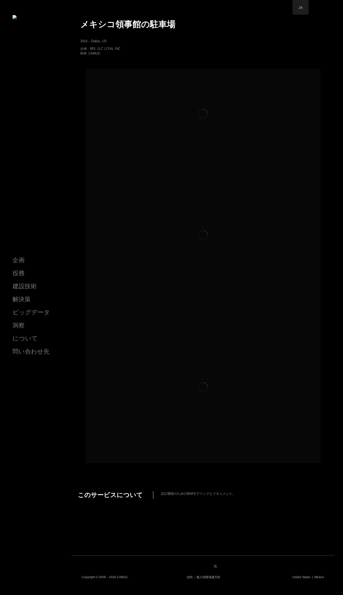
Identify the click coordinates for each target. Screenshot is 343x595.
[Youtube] (228, 566)
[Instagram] (178, 566)
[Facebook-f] (191, 566)
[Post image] (202, 114)
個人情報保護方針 (208, 577)
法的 (190, 577)
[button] (202, 463)
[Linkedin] (203, 566)
